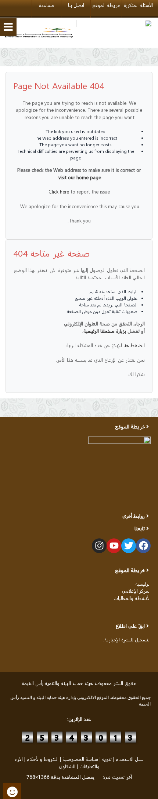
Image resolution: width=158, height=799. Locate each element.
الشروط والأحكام (42, 759)
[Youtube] (114, 545)
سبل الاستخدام (130, 759)
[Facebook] (143, 545)
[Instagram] (99, 545)
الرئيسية (143, 584)
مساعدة (46, 5)
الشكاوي (67, 766)
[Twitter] (128, 545)
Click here (59, 191)
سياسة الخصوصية (80, 759)
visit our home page (79, 177)
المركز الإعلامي (136, 591)
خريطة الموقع (106, 5)
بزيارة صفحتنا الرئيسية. (104, 331)
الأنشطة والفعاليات (132, 598)
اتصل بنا (76, 5)
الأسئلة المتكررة (138, 5)
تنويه (107, 759)
